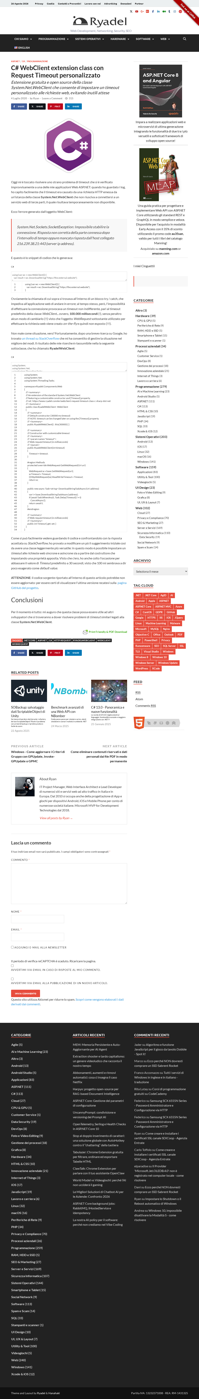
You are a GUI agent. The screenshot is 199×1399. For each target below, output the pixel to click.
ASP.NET (15, 61)
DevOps (142, 361)
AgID (163, 595)
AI (171, 595)
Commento (20, 859)
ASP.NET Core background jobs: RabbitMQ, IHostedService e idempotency (94, 1208)
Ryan (36, 98)
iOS (139, 446)
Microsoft (141, 628)
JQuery (179, 617)
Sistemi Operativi (87, 38)
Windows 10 (159, 657)
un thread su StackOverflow (40, 338)
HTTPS (151, 617)
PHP (140, 421)
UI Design (142, 487)
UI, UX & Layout (146, 502)
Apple (151, 600)
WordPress (141, 668)
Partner (139, 3)
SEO (156, 645)
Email (16, 929)
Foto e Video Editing (149, 492)
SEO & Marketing (147, 522)
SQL (139, 426)
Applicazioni (145, 472)
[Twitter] (131, 11)
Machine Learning (156, 623)
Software (143, 38)
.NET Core (30, 640)
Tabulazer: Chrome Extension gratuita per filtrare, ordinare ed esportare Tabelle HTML (98, 1156)
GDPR (159, 612)
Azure (178, 606)
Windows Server (144, 662)
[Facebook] (153, 11)
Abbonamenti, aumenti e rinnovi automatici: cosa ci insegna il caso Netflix (95, 1077)
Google (139, 617)
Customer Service (148, 355)
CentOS (147, 612)
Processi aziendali (147, 346)
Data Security (147, 537)
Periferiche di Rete (148, 325)
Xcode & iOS (144, 431)
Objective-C (142, 634)
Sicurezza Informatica (150, 532)
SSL (182, 645)
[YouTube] (136, 11)
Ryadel (41, 1393)
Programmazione (51, 38)
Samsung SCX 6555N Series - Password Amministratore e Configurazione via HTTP (160, 1105)
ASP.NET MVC (163, 606)
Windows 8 (141, 657)
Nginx (166, 628)
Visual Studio (151, 651)
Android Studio (146, 396)
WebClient (104, 640)
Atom (139, 699)
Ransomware (142, 645)
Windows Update (168, 662)
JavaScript (143, 416)
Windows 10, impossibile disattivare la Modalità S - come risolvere (158, 1215)
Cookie (50, 3)
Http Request (62, 640)
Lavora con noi (93, 3)
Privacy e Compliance (150, 517)
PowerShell (151, 640)
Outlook (169, 634)
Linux (140, 451)
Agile (140, 351)
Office (156, 634)
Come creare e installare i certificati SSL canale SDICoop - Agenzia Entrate (160, 1138)
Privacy (39, 3)
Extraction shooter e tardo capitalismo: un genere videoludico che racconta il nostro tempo (99, 1060)
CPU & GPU (144, 320)
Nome (16, 911)
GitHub (171, 612)
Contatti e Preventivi (69, 3)
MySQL (155, 628)
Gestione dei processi (150, 365)
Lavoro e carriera (147, 380)
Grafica (141, 497)
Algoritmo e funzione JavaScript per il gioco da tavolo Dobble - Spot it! (160, 1049)
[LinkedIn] (158, 11)
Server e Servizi (146, 527)
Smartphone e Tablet (149, 335)
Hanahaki (54, 1393)
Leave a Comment (52, 98)
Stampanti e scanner (149, 340)
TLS (137, 651)
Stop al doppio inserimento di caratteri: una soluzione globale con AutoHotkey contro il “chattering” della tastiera (99, 1140)
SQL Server (169, 645)
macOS (141, 456)
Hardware (118, 38)
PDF (180, 634)
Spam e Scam (145, 547)
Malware (175, 623)
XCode (156, 668)
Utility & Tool (145, 477)
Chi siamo (21, 38)
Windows (143, 461)
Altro (139, 310)
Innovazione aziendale (150, 370)
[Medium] (163, 11)
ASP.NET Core (143, 606)
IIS (161, 617)
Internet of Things (148, 376)
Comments (145, 705)
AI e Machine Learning (150, 391)
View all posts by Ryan (56, 818)
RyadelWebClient (84, 640)
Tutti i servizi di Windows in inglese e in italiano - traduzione (159, 1077)
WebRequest (20, 644)
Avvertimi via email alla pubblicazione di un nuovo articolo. (59, 983)
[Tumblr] (169, 11)
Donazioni (125, 3)
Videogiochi (144, 482)
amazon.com (160, 253)
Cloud (141, 512)
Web (163, 38)
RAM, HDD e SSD (148, 330)
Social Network (146, 542)
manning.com (168, 248)
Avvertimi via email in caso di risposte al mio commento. (56, 969)
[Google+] (142, 11)
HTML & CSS (145, 411)
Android (142, 441)
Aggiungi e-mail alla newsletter (40, 947)
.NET (138, 595)
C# (23, 61)
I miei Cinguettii (144, 266)
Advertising (110, 3)
